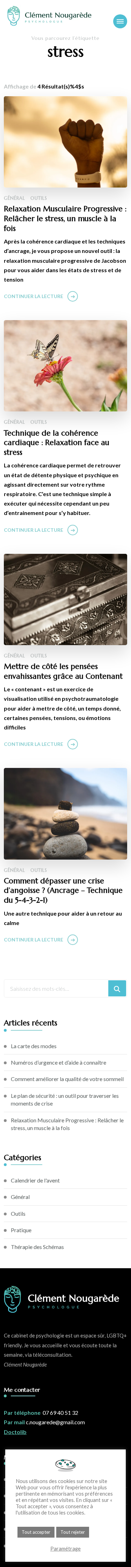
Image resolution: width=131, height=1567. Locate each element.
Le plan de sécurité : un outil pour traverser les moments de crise (65, 1099)
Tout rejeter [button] (72, 1532)
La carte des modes (34, 1046)
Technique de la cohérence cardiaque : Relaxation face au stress (56, 442)
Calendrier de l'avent (35, 1180)
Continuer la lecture (33, 296)
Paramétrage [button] (65, 1549)
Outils (38, 198)
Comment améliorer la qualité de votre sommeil (67, 1078)
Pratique (21, 1230)
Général (14, 198)
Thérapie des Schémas (37, 1246)
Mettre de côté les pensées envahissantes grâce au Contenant (63, 671)
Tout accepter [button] (36, 1532)
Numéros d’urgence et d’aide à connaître (58, 1062)
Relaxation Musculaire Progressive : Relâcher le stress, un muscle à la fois (65, 218)
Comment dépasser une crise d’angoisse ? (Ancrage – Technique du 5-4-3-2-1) (63, 890)
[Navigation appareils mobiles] (120, 21)
